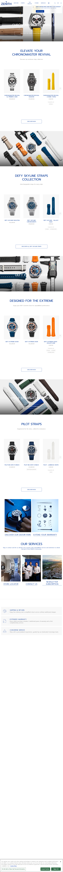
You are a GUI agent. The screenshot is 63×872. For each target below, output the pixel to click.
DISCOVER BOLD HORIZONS (31, 406)
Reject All (56, 869)
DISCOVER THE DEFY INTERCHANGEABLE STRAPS (31, 158)
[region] (31, 865)
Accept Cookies (45, 869)
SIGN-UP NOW (40, 11)
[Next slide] (60, 88)
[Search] (55, 3)
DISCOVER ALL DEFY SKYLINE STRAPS (31, 246)
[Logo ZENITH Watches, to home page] (6, 3)
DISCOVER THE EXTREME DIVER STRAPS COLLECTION (31, 283)
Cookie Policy (13, 866)
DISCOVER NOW (31, 121)
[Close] (60, 861)
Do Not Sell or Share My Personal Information (13, 869)
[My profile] (61, 3)
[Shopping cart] (58, 3)
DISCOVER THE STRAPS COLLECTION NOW (31, 33)
